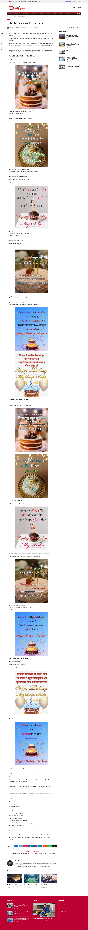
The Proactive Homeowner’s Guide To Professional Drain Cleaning (42, 919)
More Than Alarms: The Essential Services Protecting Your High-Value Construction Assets (14, 886)
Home (9, 13)
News (48, 13)
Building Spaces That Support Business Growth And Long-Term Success (27, 1)
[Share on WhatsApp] (75, 27)
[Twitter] (2, 40)
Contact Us (74, 927)
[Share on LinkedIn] (73, 27)
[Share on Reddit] (77, 27)
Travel (67, 13)
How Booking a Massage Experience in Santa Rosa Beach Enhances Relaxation (73, 44)
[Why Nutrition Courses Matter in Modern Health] (62, 52)
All (8, 19)
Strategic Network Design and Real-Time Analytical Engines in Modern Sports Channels (31, 886)
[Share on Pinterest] (71, 27)
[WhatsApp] (2, 56)
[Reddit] (2, 49)
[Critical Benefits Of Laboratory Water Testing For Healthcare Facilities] (10, 920)
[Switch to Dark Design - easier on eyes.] (78, 13)
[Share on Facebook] (67, 27)
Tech (55, 13)
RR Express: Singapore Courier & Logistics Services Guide (21, 912)
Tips (61, 13)
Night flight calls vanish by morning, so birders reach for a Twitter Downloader (72, 36)
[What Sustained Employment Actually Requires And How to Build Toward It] (10, 905)
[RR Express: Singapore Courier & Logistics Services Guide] (10, 913)
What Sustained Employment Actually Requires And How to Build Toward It (21, 905)
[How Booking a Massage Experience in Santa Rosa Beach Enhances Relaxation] (62, 44)
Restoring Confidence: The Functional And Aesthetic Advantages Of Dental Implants (72, 58)
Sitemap (79, 927)
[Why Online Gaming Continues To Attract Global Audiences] (49, 878)
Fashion (35, 13)
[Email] (2, 59)
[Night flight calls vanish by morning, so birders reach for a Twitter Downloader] (62, 36)
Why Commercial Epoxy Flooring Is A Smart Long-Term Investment (73, 66)
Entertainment (25, 13)
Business (15, 13)
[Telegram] (2, 52)
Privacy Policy (67, 927)
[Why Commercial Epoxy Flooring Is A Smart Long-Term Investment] (62, 66)
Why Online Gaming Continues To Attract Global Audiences (48, 885)
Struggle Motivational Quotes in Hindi (21, 853)
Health (42, 13)
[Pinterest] (2, 46)
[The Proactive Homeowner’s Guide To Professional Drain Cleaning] (44, 910)
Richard (12, 27)
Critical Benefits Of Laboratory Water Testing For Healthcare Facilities (21, 919)
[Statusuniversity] (16, 7)
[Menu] (79, 13)
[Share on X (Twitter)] (69, 27)
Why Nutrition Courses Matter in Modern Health (73, 51)
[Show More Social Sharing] (80, 27)
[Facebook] (2, 37)
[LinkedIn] (2, 43)
